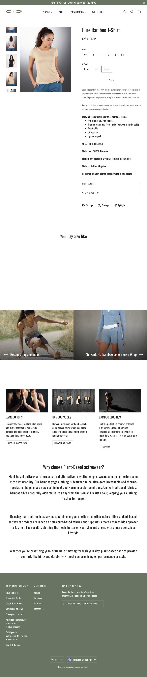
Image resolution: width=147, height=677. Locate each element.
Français (55, 659)
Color (85, 64)
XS (122, 55)
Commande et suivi (14, 608)
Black (86, 69)
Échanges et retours (14, 614)
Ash (96, 69)
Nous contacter (12, 592)
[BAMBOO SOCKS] (73, 400)
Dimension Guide (13, 598)
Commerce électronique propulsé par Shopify (73, 667)
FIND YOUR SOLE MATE (62, 443)
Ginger (107, 69)
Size (84, 49)
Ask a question (90, 192)
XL (94, 55)
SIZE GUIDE (88, 183)
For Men (37, 603)
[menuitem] (47, 11)
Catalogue (38, 598)
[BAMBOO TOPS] (27, 400)
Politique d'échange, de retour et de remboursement (16, 623)
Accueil (37, 592)
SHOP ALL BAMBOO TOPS (17, 443)
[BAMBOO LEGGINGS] (120, 400)
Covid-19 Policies (13, 645)
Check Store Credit (14, 603)
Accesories (38, 608)
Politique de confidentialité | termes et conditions (16, 636)
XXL (86, 55)
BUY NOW (106, 446)
